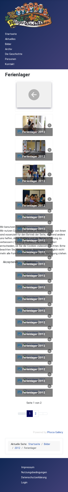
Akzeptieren (10, 262)
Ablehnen (30, 262)
